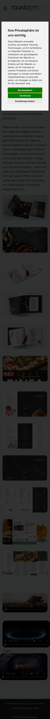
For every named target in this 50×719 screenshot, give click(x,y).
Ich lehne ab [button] (25, 96)
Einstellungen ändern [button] (25, 101)
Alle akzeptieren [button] (25, 90)
